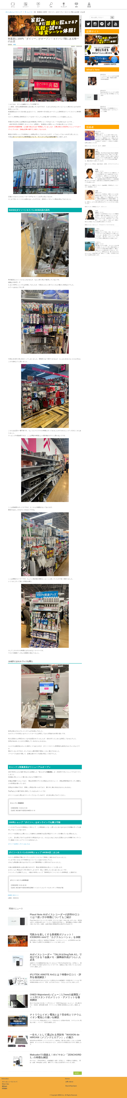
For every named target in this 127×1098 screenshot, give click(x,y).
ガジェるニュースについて (9, 1081)
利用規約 (4, 1088)
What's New (5, 1084)
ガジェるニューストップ (13, 12)
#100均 (10, 895)
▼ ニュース (28, 12)
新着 (76, 6)
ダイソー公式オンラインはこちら (19, 844)
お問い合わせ (69, 1081)
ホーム (13, 6)
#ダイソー (16, 895)
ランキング (64, 6)
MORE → (78, 1073)
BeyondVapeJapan (71, 1086)
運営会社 (4, 1086)
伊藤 (14, 44)
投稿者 (89, 6)
